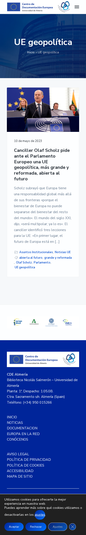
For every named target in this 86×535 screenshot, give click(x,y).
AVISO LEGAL (18, 454)
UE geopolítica (25, 267)
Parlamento (42, 262)
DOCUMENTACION (22, 428)
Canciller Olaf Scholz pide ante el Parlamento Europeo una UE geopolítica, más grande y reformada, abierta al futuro (42, 165)
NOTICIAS (15, 422)
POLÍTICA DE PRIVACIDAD (29, 459)
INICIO (12, 417)
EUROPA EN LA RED (23, 434)
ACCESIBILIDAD (20, 471)
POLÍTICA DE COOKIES (25, 465)
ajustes (40, 514)
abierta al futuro (30, 258)
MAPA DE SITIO (20, 476)
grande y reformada (58, 258)
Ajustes (58, 527)
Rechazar (36, 527)
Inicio (31, 52)
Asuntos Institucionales (36, 252)
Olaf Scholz (24, 262)
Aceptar (14, 527)
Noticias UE (63, 252)
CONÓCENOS (17, 439)
